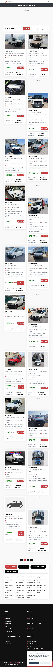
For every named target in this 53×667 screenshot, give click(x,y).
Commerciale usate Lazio (41, 581)
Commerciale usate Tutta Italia (9, 576)
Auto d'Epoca (8, 621)
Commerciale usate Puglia (20, 591)
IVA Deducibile (8, 534)
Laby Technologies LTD (13, 663)
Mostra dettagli (32, 659)
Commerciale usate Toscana (9, 596)
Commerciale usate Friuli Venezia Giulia (30, 581)
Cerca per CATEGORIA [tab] (11, 571)
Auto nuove (7, 618)
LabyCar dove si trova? (33, 643)
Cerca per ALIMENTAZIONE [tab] (38, 566)
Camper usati (31, 628)
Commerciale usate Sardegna (30, 591)
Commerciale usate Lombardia (20, 586)
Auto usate (7, 616)
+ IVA (13, 116)
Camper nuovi (31, 631)
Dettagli (22, 67)
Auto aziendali (8, 623)
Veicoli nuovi (8, 643)
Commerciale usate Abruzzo (20, 576)
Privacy (29, 646)
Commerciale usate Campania (9, 581)
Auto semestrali (8, 628)
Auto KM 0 (7, 626)
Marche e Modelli (9, 631)
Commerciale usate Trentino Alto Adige (20, 596)
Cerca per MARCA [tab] (24, 566)
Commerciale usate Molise (41, 586)
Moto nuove (30, 618)
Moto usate (30, 616)
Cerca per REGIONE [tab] (11, 566)
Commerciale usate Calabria (41, 576)
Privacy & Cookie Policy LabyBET (35, 648)
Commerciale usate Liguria (9, 586)
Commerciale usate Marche (30, 586)
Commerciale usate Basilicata (30, 576)
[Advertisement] (27, 17)
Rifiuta (44, 662)
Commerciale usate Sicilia (41, 591)
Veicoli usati (7, 641)
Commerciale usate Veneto (30, 596)
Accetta (33, 662)
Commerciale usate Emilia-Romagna (20, 581)
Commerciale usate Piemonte (9, 591)
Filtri (27, 28)
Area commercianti (32, 641)
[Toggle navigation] (48, 1)
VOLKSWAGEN (9, 51)
